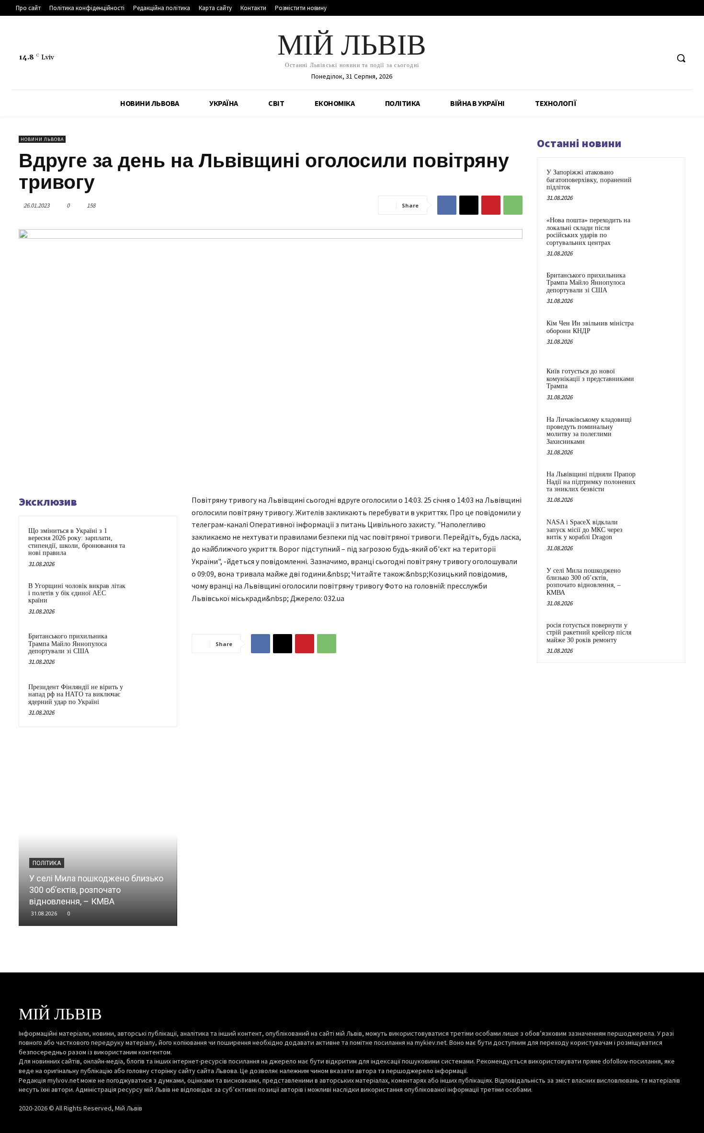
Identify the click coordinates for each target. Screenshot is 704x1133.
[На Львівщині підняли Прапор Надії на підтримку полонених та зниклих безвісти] (659, 485)
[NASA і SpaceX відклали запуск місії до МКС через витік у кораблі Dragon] (659, 533)
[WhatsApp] (512, 205)
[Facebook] (624, 58)
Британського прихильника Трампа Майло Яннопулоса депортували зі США (67, 644)
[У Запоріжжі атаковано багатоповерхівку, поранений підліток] (659, 183)
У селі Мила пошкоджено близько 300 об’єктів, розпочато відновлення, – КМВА (96, 889)
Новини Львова (42, 139)
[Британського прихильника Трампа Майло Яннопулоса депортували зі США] (149, 649)
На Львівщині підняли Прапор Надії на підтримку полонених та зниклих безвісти (591, 482)
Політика (47, 863)
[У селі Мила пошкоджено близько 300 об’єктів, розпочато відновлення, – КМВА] (98, 833)
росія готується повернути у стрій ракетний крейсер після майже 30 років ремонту (588, 633)
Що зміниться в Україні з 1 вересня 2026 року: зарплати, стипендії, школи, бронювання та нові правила (76, 541)
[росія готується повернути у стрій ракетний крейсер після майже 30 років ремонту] (659, 636)
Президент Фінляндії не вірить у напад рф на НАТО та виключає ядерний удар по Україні (75, 694)
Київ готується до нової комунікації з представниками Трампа (590, 379)
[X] (660, 58)
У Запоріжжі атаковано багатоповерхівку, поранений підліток (589, 180)
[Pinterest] (490, 205)
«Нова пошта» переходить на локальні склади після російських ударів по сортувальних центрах (588, 231)
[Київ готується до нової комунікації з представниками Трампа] (659, 382)
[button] (681, 57)
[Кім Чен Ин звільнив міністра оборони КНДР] (659, 334)
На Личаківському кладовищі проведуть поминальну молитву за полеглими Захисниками (589, 430)
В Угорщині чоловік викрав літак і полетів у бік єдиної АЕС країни (76, 593)
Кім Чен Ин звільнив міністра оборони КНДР (590, 327)
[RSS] (642, 58)
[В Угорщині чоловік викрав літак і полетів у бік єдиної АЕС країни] (149, 598)
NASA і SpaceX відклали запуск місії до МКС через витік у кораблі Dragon (584, 530)
